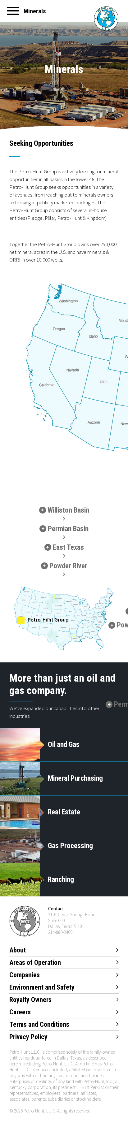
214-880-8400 (60, 932)
